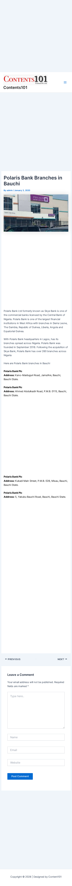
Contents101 (15, 87)
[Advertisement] (36, 36)
